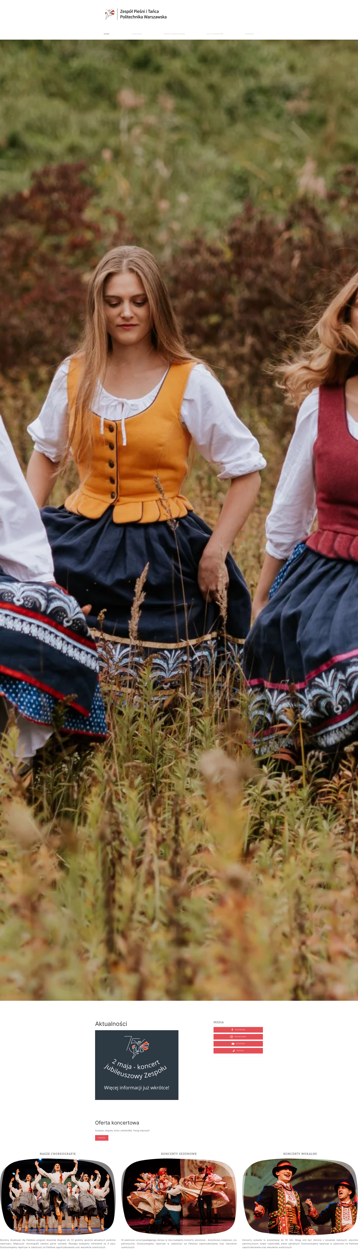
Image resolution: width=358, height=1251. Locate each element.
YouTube (240, 1044)
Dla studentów (215, 34)
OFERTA (101, 1138)
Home (107, 34)
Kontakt (249, 34)
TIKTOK (240, 1051)
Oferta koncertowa (174, 34)
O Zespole (136, 34)
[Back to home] (137, 14)
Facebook (240, 1030)
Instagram (240, 1037)
